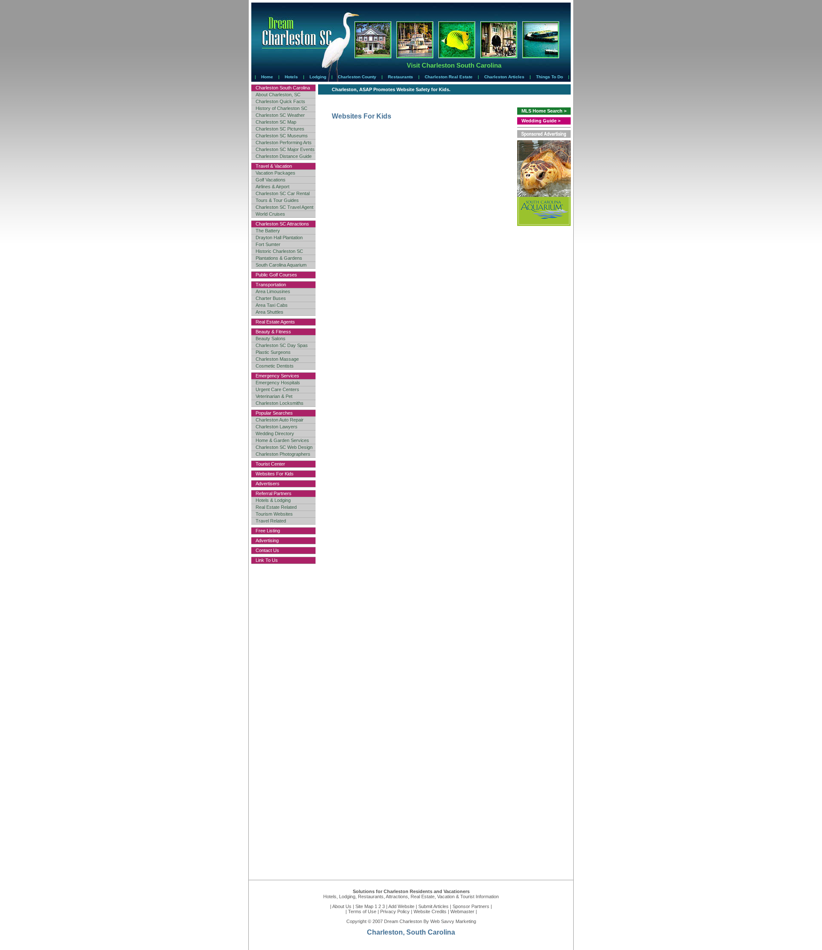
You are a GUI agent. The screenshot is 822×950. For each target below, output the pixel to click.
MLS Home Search (542, 110)
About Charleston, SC (278, 94)
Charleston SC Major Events (285, 149)
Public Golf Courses (276, 274)
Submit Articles (433, 906)
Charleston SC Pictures (280, 128)
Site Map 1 (366, 906)
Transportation (271, 284)
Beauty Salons (271, 338)
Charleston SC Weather (280, 115)
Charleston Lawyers (277, 426)
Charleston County (357, 76)
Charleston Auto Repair (280, 419)
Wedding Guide (539, 120)
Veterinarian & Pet (274, 396)
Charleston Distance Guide (284, 156)
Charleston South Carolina (283, 87)
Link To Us (267, 560)
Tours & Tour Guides (277, 200)
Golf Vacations (271, 179)
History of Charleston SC (281, 108)
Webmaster (462, 911)
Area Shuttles (269, 312)
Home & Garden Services (282, 440)
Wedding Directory (275, 433)
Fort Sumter (268, 244)
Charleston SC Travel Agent (284, 207)
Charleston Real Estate (449, 76)
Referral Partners (274, 493)
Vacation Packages (275, 172)
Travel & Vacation (274, 166)
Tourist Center (270, 463)
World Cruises (270, 214)
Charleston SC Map (276, 122)
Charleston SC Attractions (282, 223)
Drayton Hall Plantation (279, 237)
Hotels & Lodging (273, 500)
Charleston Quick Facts (280, 101)
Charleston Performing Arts (284, 142)
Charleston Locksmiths (280, 403)
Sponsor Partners (471, 906)
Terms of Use (362, 911)
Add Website (401, 906)
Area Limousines (273, 291)
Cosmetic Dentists (275, 365)
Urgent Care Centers (277, 389)
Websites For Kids (275, 473)
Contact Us (267, 550)
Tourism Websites (274, 514)
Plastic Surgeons (273, 352)
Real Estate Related (276, 507)
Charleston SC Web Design (284, 447)
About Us (341, 906)
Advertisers (268, 483)
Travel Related (271, 520)
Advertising (267, 540)
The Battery (268, 230)
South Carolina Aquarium (281, 264)
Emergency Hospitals (278, 382)
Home (267, 76)
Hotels (291, 76)
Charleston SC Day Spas (282, 345)
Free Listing (268, 530)
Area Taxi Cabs (272, 305)
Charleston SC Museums (282, 135)
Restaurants (400, 76)
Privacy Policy (395, 911)
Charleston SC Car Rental (283, 193)
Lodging (318, 76)
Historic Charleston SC (279, 251)
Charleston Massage (277, 359)
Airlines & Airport (272, 186)
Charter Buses (271, 298)
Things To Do (549, 76)
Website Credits (430, 911)
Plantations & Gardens (279, 258)
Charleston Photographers (283, 454)
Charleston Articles (504, 76)
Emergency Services (277, 375)
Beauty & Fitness (273, 331)
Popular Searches (274, 413)
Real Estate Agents (275, 321)
